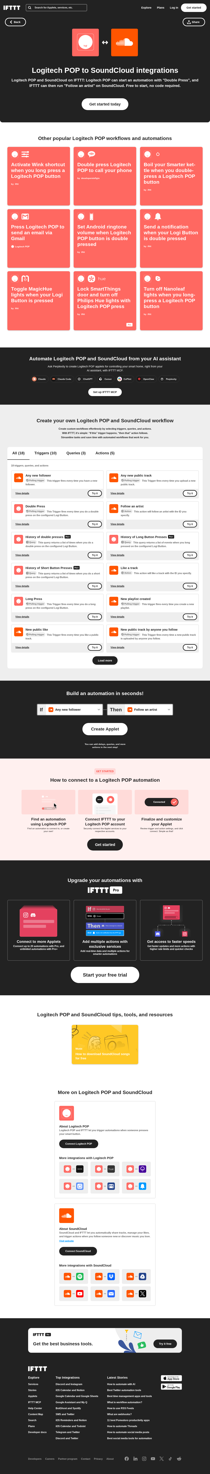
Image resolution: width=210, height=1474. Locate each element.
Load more (105, 660)
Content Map (35, 1414)
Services (33, 1384)
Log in (174, 7)
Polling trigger (36, 480)
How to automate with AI (121, 1384)
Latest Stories (117, 1377)
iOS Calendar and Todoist (70, 1426)
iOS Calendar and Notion (70, 1390)
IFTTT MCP (34, 1402)
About (110, 1459)
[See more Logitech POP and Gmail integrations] (105, 1186)
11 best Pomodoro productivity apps (128, 1420)
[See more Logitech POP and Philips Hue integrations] (105, 1169)
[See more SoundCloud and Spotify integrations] (73, 1276)
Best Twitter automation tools (124, 1390)
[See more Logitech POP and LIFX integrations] (136, 1169)
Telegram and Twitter (68, 1432)
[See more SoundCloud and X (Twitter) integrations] (136, 1293)
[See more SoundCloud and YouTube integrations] (73, 1293)
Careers (49, 1459)
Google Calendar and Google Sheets (77, 1396)
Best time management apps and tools (129, 1396)
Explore (146, 7)
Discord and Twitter (67, 1438)
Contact (85, 1459)
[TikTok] (170, 1459)
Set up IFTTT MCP (105, 392)
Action (127, 511)
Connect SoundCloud (78, 1251)
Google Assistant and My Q (71, 1402)
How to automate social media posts (128, 1432)
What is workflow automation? (124, 1402)
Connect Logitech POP (78, 1143)
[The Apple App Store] (171, 1378)
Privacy (98, 1459)
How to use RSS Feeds (120, 1408)
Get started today (105, 104)
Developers (35, 1459)
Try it (95, 493)
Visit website (66, 1241)
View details (22, 493)
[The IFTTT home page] (12, 7)
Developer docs (37, 1432)
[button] (105, 845)
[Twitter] (161, 1459)
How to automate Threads (122, 1426)
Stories (32, 1390)
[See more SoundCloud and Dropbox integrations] (105, 1276)
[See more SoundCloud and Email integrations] (105, 1293)
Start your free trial (105, 975)
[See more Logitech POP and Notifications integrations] (136, 1186)
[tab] (18, 453)
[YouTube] (153, 1459)
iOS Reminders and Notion (71, 1420)
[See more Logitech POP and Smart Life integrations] (73, 1186)
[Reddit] (179, 1459)
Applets (32, 1396)
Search (32, 1420)
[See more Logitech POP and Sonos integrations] (73, 1169)
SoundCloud (112, 70)
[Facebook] (126, 1459)
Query (32, 542)
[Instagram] (144, 1459)
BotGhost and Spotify (68, 1408)
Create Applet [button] (105, 729)
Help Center (35, 1408)
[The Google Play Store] (171, 1387)
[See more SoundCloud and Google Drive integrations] (136, 1276)
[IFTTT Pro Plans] (68, 537)
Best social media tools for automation (129, 1438)
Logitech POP (56, 70)
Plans (160, 7)
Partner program (67, 1459)
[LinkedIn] (135, 1459)
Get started (193, 7)
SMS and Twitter (65, 1414)
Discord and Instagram (69, 1384)
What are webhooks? (119, 1414)
